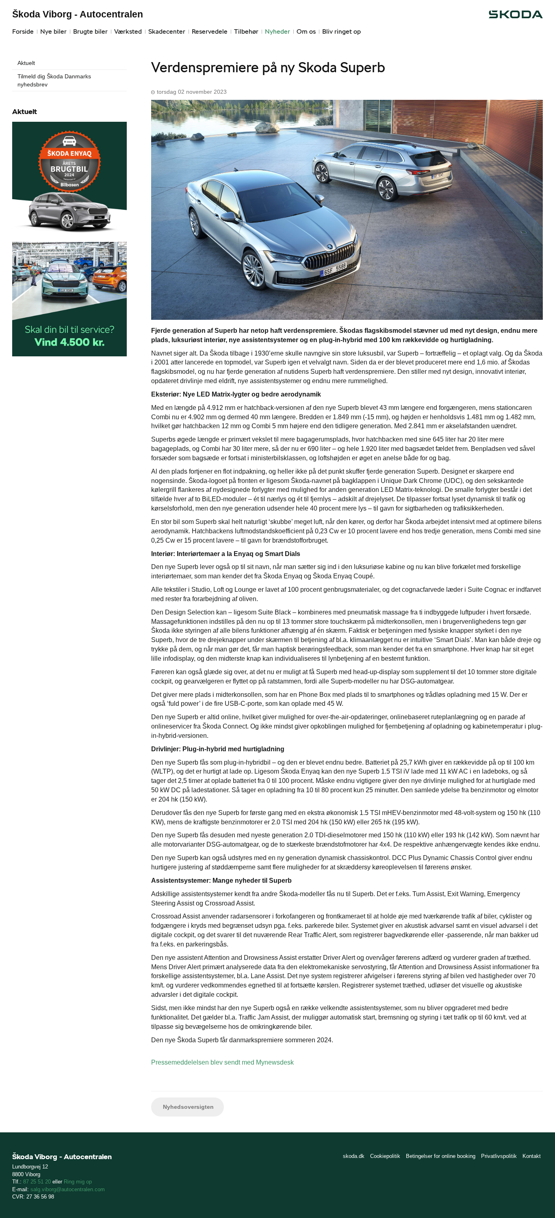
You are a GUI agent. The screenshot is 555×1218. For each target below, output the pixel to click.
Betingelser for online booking (440, 1156)
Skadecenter (166, 31)
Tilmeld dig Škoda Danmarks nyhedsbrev (54, 80)
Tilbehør (246, 31)
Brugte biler (90, 31)
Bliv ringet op (341, 31)
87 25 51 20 (37, 1182)
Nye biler (53, 31)
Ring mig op (78, 1182)
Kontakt (531, 1156)
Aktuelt (26, 63)
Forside (23, 31)
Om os (306, 31)
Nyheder (277, 31)
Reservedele (210, 31)
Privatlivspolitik (499, 1156)
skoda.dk (353, 1156)
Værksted (128, 31)
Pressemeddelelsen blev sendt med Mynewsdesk (222, 1062)
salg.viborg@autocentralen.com (67, 1189)
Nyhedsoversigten (187, 1107)
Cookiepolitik (385, 1156)
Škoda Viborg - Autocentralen (77, 14)
